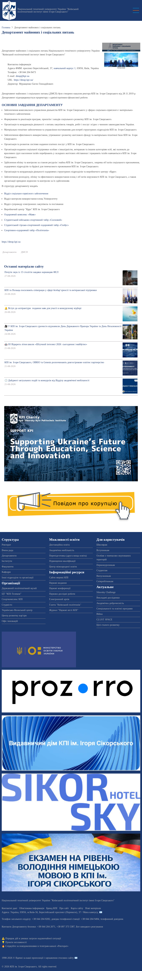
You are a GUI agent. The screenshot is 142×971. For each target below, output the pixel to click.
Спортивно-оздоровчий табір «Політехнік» (26, 230)
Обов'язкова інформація (31, 908)
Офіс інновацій (10, 621)
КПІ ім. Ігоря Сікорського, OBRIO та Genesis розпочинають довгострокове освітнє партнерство (54, 362)
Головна (6, 27)
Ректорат (6, 544)
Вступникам (102, 550)
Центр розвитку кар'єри (14, 615)
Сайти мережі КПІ (58, 577)
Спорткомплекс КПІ (12, 599)
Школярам (101, 544)
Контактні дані (9, 908)
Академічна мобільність (61, 550)
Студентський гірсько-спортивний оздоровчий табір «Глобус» (36, 225)
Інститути (7, 561)
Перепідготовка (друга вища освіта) (68, 555)
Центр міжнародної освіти (63, 566)
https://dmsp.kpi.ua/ (23, 80)
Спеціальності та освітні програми (114, 608)
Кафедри (6, 572)
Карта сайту (77, 908)
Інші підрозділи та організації (17, 577)
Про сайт (64, 908)
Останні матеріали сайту (24, 266)
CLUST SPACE (104, 619)
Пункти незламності (16, 942)
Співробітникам (104, 581)
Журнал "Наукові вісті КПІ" (63, 610)
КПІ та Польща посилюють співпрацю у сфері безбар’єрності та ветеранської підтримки (51, 290)
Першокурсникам (105, 565)
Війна (99, 614)
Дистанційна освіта (59, 544)
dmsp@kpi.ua (22, 76)
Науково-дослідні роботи (62, 594)
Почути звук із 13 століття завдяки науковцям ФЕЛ (32, 272)
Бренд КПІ (51, 908)
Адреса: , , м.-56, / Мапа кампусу (50, 912)
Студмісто (7, 604)
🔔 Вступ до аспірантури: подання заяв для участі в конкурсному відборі (43, 308)
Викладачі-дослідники (108, 597)
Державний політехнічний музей (19, 588)
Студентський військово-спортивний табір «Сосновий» (33, 220)
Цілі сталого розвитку (107, 625)
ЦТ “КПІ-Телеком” (11, 594)
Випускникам (103, 576)
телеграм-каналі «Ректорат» (53, 946)
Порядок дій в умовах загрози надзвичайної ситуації (33, 938)
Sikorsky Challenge (106, 592)
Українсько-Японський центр (17, 610)
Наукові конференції (59, 588)
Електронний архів (59, 599)
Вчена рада (7, 550)
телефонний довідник (111, 919)
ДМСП (24, 252)
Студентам (101, 570)
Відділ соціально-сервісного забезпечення (26, 193)
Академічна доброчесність (110, 603)
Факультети (8, 566)
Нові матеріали (93, 908)
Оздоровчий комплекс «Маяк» (20, 214)
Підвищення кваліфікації (62, 561)
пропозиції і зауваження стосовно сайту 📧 (54, 958)
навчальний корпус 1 (65, 68)
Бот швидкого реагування (89, 926)
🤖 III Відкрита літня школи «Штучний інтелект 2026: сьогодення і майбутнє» (46, 344)
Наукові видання (57, 583)
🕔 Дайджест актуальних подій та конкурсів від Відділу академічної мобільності (47, 380)
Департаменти (9, 252)
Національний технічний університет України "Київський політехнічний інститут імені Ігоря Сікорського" (48, 10)
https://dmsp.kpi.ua (11, 241)
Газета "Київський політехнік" (65, 604)
